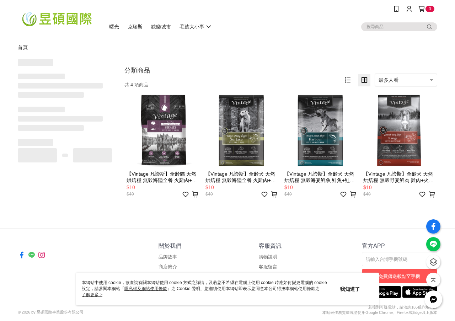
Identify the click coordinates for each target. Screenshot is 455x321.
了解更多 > (92, 294)
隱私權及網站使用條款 (145, 288)
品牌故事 (168, 257)
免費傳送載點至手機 (399, 276)
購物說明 (268, 257)
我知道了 (350, 289)
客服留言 (268, 266)
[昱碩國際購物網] (57, 18)
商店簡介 (168, 266)
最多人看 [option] (388, 80)
